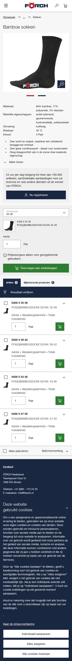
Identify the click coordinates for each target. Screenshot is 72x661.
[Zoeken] (58, 5)
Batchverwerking (53, 450)
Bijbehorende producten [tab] (39, 282)
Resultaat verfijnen (21, 292)
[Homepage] (36, 6)
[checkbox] (5, 303)
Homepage (9, 17)
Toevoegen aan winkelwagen (38, 268)
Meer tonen (15, 162)
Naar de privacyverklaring (18, 624)
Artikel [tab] (11, 282)
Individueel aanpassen (36, 633)
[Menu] (6, 6)
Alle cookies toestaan (36, 653)
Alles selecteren (18, 451)
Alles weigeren (36, 643)
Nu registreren (38, 195)
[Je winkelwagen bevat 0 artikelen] (65, 6)
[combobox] (37, 214)
